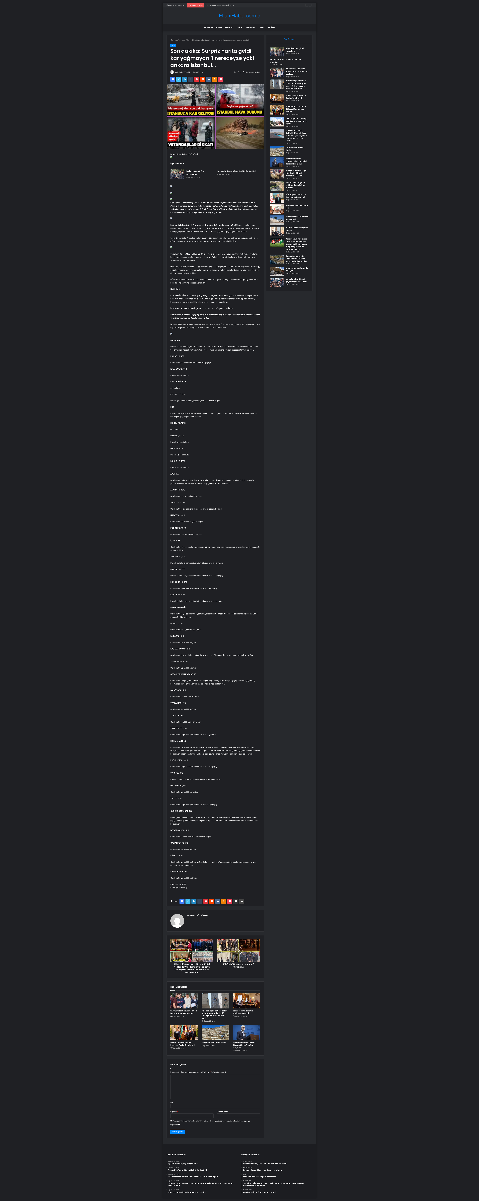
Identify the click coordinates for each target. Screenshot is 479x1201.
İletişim (271, 27)
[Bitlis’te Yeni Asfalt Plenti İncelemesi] (277, 220)
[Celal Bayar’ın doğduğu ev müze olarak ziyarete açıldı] (277, 121)
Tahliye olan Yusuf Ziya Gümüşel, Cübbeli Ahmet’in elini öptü (296, 173)
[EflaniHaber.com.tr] (239, 16)
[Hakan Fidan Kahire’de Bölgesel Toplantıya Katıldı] (184, 1032)
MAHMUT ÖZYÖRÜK (182, 72)
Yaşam (261, 27)
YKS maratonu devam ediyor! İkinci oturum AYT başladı (183, 1012)
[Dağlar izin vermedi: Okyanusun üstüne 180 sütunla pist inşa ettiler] (277, 259)
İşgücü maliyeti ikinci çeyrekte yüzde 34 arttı (296, 280)
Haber (219, 27)
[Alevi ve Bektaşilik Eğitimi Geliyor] (277, 231)
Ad (172, 1102)
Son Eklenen (289, 39)
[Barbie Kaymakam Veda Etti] (277, 209)
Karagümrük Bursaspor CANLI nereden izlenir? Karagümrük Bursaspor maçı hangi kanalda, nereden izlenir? (296, 244)
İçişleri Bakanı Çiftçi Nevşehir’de (295, 49)
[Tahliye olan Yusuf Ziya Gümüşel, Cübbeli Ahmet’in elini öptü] (277, 174)
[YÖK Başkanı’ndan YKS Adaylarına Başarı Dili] (277, 198)
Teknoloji (250, 27)
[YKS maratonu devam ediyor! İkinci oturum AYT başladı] (184, 1000)
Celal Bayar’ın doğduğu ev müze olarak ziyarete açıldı (297, 121)
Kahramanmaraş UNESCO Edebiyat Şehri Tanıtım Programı (244, 1045)
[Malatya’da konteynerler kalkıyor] (277, 271)
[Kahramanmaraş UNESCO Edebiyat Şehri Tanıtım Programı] (246, 1032)
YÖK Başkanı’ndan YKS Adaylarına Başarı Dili (296, 195)
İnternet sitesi (222, 1112)
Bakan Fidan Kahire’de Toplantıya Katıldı (243, 1012)
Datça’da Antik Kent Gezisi (214, 1042)
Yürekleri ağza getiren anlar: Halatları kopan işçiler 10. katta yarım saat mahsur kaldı (214, 1014)
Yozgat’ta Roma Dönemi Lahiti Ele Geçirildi (236, 171)
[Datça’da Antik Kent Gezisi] (215, 1032)
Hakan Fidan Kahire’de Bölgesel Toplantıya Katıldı (182, 1043)
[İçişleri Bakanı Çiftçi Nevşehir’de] (177, 174)
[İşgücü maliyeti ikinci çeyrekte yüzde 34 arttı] (277, 282)
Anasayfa (208, 27)
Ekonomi (229, 27)
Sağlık (239, 27)
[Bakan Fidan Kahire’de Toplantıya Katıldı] (246, 1000)
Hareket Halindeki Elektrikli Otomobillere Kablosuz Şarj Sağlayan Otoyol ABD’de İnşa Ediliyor (296, 135)
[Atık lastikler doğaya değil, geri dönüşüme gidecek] (277, 186)
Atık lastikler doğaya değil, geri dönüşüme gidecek (295, 185)
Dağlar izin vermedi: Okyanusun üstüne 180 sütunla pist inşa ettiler (296, 259)
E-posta (174, 1112)
